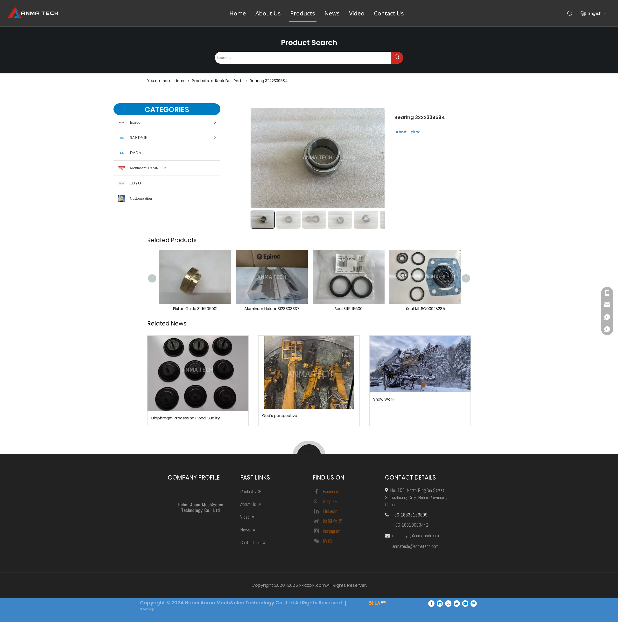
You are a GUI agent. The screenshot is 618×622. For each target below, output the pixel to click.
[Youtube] (457, 603)
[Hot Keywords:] (397, 58)
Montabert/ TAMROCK (148, 168)
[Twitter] (448, 603)
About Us (268, 13)
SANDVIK (139, 137)
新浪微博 (332, 521)
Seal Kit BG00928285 (424, 308)
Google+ (330, 501)
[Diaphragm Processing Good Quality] (197, 373)
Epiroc (135, 122)
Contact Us (389, 13)
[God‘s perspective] (309, 372)
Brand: (400, 132)
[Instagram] (465, 603)
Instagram (331, 531)
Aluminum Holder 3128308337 (270, 308)
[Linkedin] (440, 603)
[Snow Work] (420, 364)
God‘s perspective (279, 415)
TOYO (135, 183)
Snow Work (383, 399)
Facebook (331, 491)
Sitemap (147, 609)
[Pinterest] (474, 603)
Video (357, 13)
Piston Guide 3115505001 (194, 308)
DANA (135, 153)
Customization (141, 198)
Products (302, 13)
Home (237, 13)
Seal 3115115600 (348, 308)
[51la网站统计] (377, 603)
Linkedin (330, 511)
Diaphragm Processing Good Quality (185, 418)
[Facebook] (431, 603)
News (332, 13)
